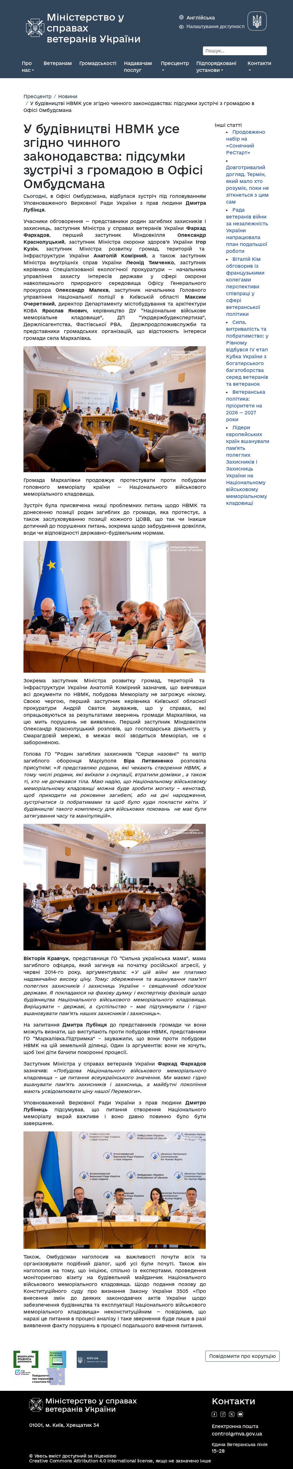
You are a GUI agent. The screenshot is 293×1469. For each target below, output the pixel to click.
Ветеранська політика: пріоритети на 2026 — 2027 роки (245, 405)
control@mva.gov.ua (237, 1433)
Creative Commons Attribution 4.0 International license (91, 1460)
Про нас (27, 66)
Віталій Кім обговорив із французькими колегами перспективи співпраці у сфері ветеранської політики (245, 286)
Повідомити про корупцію (242, 1356)
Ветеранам (57, 63)
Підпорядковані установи (216, 66)
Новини (67, 96)
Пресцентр (175, 63)
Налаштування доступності (216, 26)
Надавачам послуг (138, 66)
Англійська (201, 17)
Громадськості (97, 63)
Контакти (259, 63)
